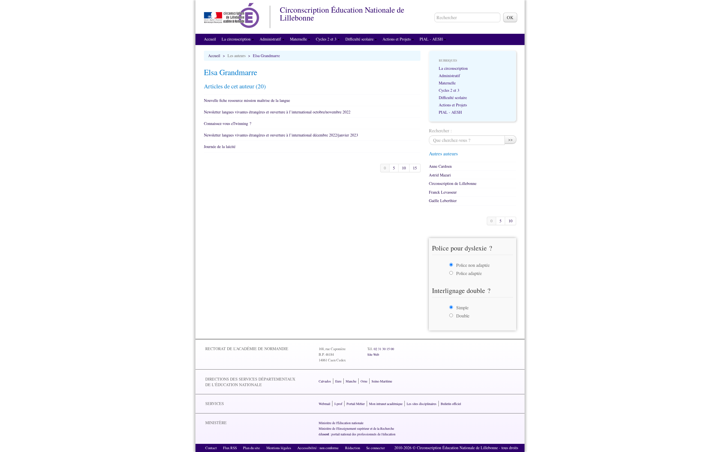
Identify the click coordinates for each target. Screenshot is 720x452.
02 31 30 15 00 (384, 348)
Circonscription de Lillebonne (452, 183)
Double (462, 316)
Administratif (271, 39)
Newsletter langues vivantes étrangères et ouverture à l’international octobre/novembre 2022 (277, 112)
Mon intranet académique (385, 403)
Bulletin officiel (451, 403)
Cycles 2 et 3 (327, 39)
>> (510, 139)
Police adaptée (469, 273)
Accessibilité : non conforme (318, 447)
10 (404, 168)
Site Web (373, 354)
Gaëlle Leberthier (443, 200)
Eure (338, 381)
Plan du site (251, 447)
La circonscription (237, 39)
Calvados (325, 381)
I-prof (338, 403)
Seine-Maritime (382, 381)
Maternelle (299, 39)
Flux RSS (230, 447)
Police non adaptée (473, 265)
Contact (211, 447)
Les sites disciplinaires (421, 403)
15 (415, 168)
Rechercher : (440, 130)
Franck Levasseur (443, 192)
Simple (462, 307)
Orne (364, 381)
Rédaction (352, 447)
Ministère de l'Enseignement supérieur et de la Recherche (356, 428)
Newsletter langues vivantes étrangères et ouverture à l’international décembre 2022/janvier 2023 (281, 135)
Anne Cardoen (440, 166)
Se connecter (375, 447)
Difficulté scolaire (360, 39)
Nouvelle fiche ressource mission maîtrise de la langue (247, 100)
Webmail (324, 403)
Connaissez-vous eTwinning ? (227, 123)
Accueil (210, 39)
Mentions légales (278, 447)
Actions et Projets (397, 39)
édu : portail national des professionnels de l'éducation (357, 434)
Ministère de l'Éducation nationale (341, 422)
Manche (351, 381)
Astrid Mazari (440, 175)
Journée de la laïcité (219, 146)
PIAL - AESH (432, 39)
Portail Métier (355, 403)
